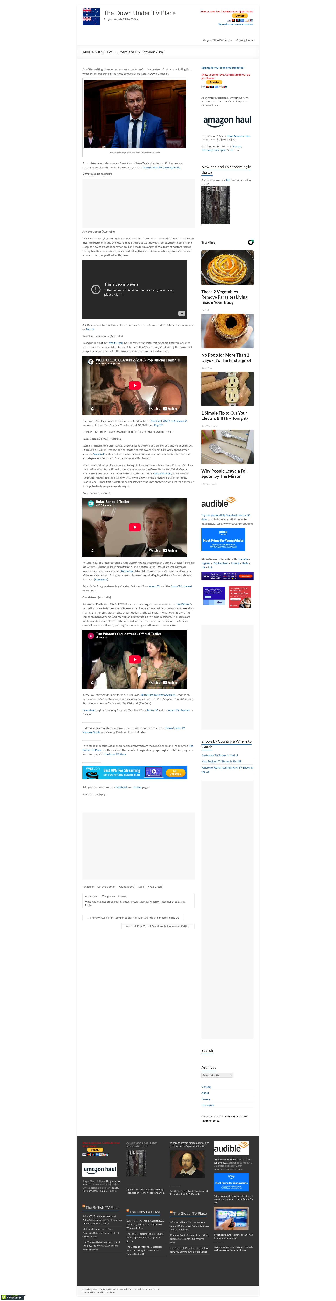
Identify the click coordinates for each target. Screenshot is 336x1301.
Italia (245, 563)
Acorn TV (154, 586)
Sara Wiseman (162, 473)
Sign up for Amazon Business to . (233, 1248)
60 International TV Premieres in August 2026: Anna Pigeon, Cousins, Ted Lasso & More (189, 1226)
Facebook (121, 787)
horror (156, 901)
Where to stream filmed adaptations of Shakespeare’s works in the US (189, 1144)
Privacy (205, 1098)
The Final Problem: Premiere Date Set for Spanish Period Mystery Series (144, 1237)
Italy (216, 150)
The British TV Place (103, 1207)
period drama (177, 901)
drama (131, 901)
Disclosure (207, 1105)
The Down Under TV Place (139, 13)
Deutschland (220, 563)
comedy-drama (119, 901)
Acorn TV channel (181, 586)
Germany (206, 150)
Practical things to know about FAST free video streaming (233, 1236)
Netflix (90, 329)
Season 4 (98, 454)
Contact (206, 1086)
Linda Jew (93, 896)
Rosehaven (101, 579)
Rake (141, 886)
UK (231, 150)
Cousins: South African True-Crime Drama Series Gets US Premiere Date (189, 1239)
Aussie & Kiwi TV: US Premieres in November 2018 (158, 926)
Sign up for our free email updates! (236, 24)
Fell (228, 179)
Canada (243, 558)
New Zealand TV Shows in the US (221, 761)
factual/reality (143, 901)
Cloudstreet (88, 710)
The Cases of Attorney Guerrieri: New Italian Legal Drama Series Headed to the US (144, 1250)
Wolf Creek (116, 342)
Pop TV (158, 425)
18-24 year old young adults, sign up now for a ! (233, 1199)
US (210, 567)
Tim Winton (183, 604)
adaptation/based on (99, 901)
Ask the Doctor (106, 886)
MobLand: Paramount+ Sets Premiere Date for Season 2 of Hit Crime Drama (100, 1233)
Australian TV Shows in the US (219, 755)
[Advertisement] (138, 203)
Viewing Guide (245, 40)
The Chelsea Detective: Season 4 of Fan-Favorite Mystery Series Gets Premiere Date (101, 1246)
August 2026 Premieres (217, 40)
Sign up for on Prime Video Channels (145, 1191)
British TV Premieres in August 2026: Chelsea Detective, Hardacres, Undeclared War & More (102, 1220)
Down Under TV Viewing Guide (161, 167)
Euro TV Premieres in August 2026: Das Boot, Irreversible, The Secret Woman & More (145, 1224)
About (205, 1092)
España (205, 563)
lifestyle (165, 901)
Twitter (137, 787)
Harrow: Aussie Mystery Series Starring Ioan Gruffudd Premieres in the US (133, 917)
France (237, 146)
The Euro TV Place (115, 754)
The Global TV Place (190, 1213)
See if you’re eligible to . (189, 1192)
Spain (223, 150)
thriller (88, 905)
